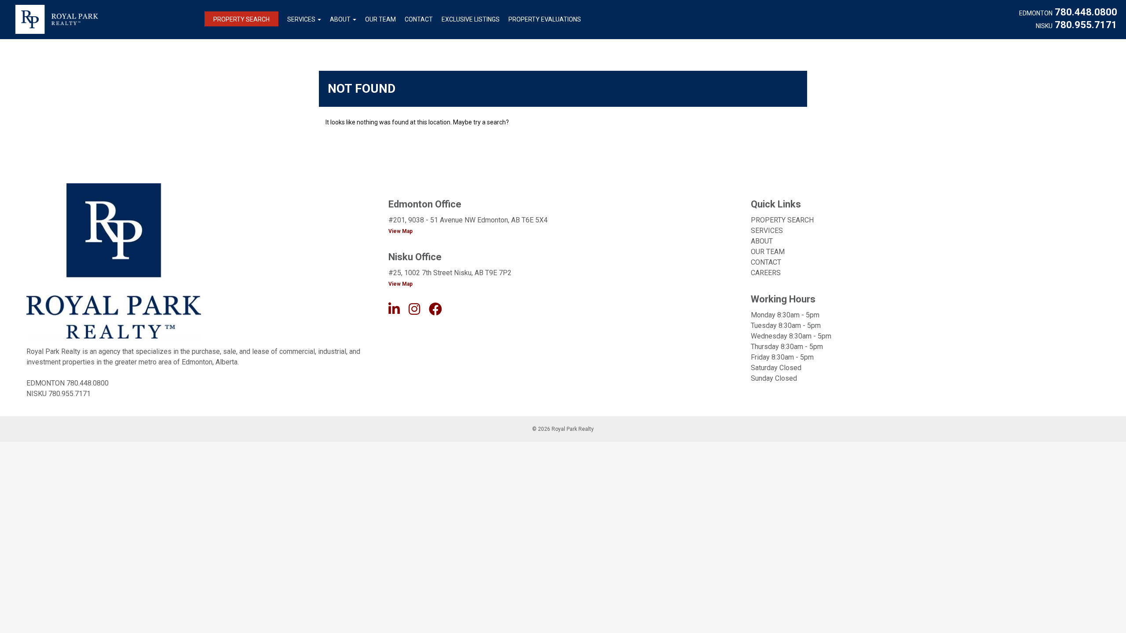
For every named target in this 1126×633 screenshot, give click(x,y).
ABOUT (762, 241)
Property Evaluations (544, 19)
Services (301, 19)
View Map (400, 231)
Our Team (380, 19)
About (340, 19)
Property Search (241, 19)
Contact (419, 19)
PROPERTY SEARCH (782, 220)
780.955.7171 (1086, 25)
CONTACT (766, 262)
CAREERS (766, 273)
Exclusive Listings (471, 19)
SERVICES (767, 230)
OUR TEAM (768, 251)
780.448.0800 (1086, 12)
